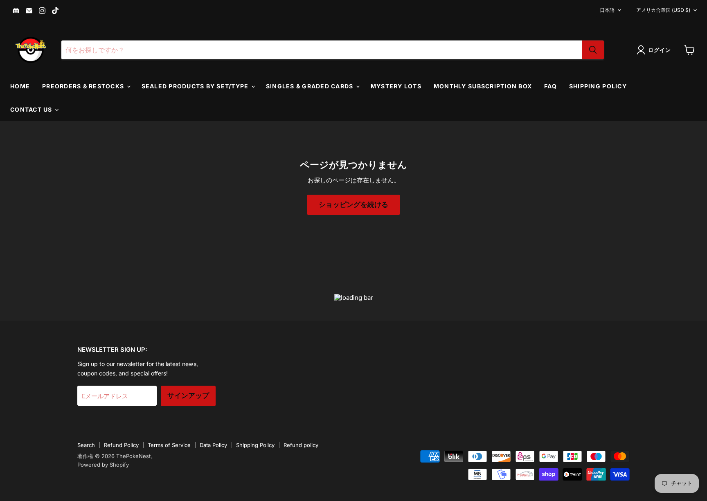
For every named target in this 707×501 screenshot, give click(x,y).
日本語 (607, 10)
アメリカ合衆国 (663, 10)
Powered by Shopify (103, 464)
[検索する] (593, 49)
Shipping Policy (598, 86)
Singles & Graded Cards (310, 86)
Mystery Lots (396, 86)
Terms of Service (169, 445)
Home (20, 86)
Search (86, 445)
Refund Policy (121, 445)
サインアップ (188, 396)
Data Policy (213, 445)
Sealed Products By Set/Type (196, 86)
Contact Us (32, 109)
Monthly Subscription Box (483, 86)
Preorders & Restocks (84, 86)
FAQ (550, 86)
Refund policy (301, 445)
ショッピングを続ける (353, 205)
